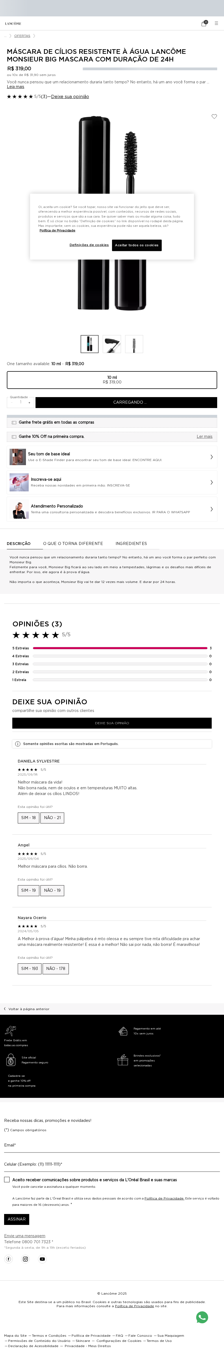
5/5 (37, 97)
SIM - (28, 818)
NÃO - (52, 818)
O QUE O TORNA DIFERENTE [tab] (73, 544)
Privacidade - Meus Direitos (88, 1346)
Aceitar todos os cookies (137, 245)
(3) (44, 97)
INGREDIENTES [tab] (131, 544)
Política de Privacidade (134, 1306)
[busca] (188, 23)
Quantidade (19, 397)
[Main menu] (217, 23)
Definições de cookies (89, 245)
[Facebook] (8, 1259)
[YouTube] (42, 1259)
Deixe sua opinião (70, 97)
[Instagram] (25, 1259)
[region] (112, 226)
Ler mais (205, 437)
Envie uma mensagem (24, 1236)
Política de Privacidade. (164, 1198)
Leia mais (15, 87)
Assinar (17, 1219)
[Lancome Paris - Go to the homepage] (13, 23)
